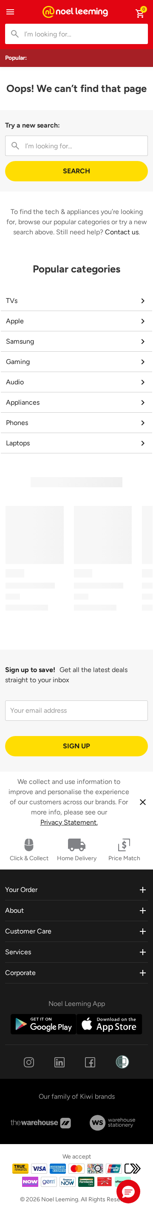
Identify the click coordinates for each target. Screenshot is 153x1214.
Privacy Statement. (69, 822)
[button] (128, 1191)
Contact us (122, 232)
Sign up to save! (30, 670)
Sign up (76, 746)
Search (76, 171)
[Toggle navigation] (10, 12)
